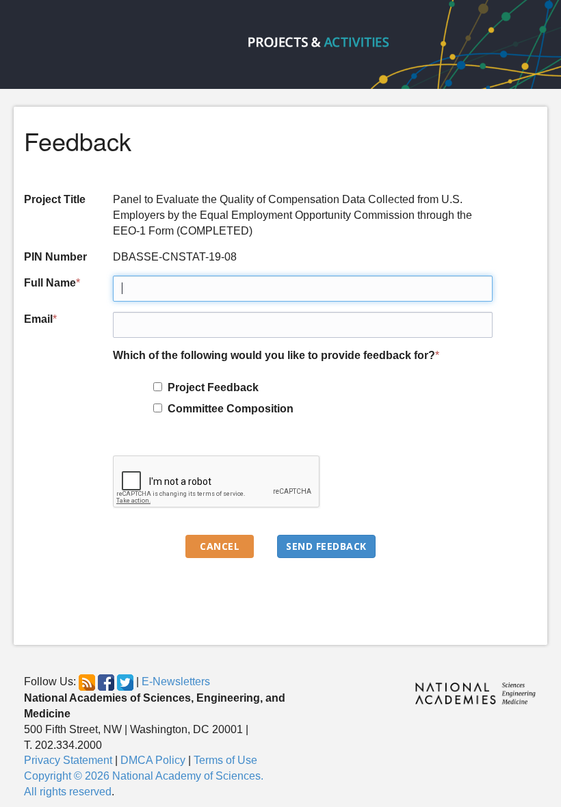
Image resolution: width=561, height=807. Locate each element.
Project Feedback (210, 387)
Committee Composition (227, 408)
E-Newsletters (176, 681)
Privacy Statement (68, 760)
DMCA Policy (152, 760)
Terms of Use (225, 760)
